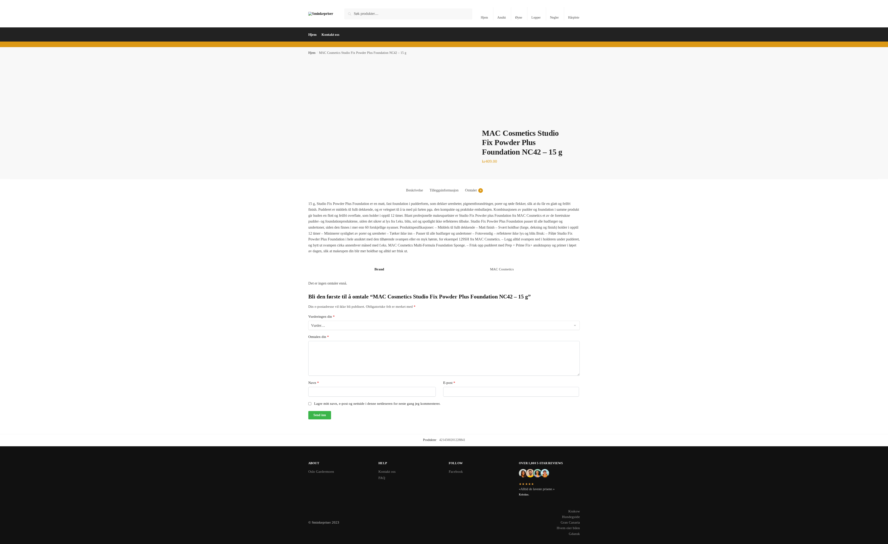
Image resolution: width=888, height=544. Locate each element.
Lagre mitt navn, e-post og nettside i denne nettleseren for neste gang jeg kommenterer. (377, 403)
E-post (449, 383)
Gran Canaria (570, 522)
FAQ (381, 478)
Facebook (456, 471)
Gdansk (574, 534)
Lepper (536, 17)
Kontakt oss (387, 471)
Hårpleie (573, 17)
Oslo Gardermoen (321, 471)
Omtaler (471, 190)
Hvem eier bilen (568, 528)
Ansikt (501, 17)
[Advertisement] (444, 93)
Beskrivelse (414, 190)
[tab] (414, 186)
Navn (313, 383)
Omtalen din (318, 337)
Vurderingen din (321, 316)
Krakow (574, 511)
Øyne (518, 17)
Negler (554, 17)
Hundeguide (571, 517)
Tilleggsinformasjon (444, 190)
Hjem (484, 17)
